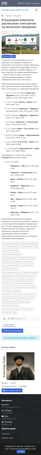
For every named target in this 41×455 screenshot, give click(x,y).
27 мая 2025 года (10, 313)
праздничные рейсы (25, 280)
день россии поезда (11, 250)
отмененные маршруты (12, 291)
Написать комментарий (12, 331)
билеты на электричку (12, 309)
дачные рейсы (24, 302)
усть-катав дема (9, 265)
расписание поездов (11, 243)
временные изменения (27, 276)
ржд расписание (9, 276)
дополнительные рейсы (12, 272)
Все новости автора (13, 390)
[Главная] (2, 16)
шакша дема (31, 287)
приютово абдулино (11, 258)
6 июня (6, 283)
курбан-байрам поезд (29, 247)
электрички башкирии (30, 243)
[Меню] (36, 10)
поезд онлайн (28, 309)
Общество (6, 56)
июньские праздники (11, 247)
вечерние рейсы (27, 283)
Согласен (21, 451)
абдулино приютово (28, 258)
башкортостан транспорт (13, 294)
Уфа (13, 56)
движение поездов (31, 272)
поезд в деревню (10, 302)
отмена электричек (11, 269)
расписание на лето (27, 298)
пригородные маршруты (12, 254)
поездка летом (30, 294)
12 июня (15, 283)
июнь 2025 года (9, 280)
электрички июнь (10, 298)
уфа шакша (20, 287)
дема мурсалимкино (26, 265)
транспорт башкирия (11, 305)
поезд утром (8, 287)
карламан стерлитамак (24, 261)
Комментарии (8, 325)
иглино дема (8, 261)
